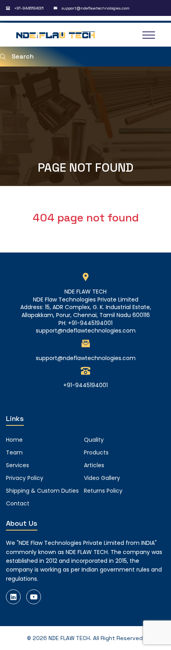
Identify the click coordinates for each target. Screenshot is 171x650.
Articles (94, 465)
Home (14, 440)
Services (17, 465)
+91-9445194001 (29, 8)
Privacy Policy (24, 478)
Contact (17, 503)
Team (14, 452)
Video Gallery (102, 478)
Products (96, 452)
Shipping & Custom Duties (42, 491)
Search (23, 56)
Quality (94, 440)
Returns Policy (103, 491)
